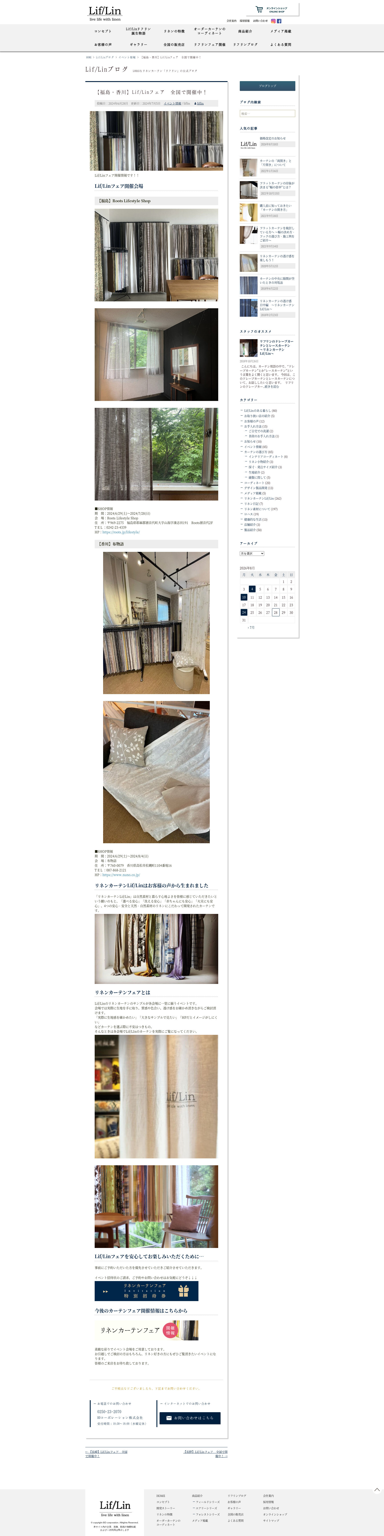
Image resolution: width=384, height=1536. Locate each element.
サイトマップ (271, 1520)
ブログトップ (267, 86)
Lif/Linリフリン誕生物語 (138, 31)
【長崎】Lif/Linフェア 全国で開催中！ (106, 1454)
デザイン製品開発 (255, 488)
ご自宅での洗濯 (259, 431)
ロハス (248, 514)
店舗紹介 (250, 524)
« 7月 (251, 627)
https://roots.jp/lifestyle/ (121, 532)
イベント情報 (127, 57)
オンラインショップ (275, 1514)
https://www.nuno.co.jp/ (121, 874)
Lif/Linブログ (105, 57)
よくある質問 (281, 44)
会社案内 (231, 20)
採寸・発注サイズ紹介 (263, 467)
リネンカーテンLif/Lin (259, 498)
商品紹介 (245, 31)
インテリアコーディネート (266, 456)
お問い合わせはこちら (190, 1418)
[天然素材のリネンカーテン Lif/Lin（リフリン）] (109, 13)
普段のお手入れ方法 (262, 436)
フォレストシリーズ (208, 1514)
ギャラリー (139, 44)
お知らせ (250, 441)
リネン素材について (257, 509)
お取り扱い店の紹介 (257, 416)
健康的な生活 (253, 519)
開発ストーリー (165, 1508)
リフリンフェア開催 (210, 44)
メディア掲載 (281, 31)
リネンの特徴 (174, 31)
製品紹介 (250, 530)
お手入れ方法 (253, 426)
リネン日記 (251, 503)
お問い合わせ (260, 20)
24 (244, 612)
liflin (200, 103)
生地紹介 (254, 472)
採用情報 (245, 20)
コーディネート (254, 483)
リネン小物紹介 (259, 461)
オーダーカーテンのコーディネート (210, 31)
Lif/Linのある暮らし (257, 410)
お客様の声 (103, 44)
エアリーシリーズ (206, 1508)
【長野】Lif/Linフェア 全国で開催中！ (205, 1454)
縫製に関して (257, 477)
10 (244, 597)
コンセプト (103, 31)
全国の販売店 (174, 44)
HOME (89, 57)
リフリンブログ (245, 44)
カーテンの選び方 (255, 452)
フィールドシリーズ (208, 1502)
